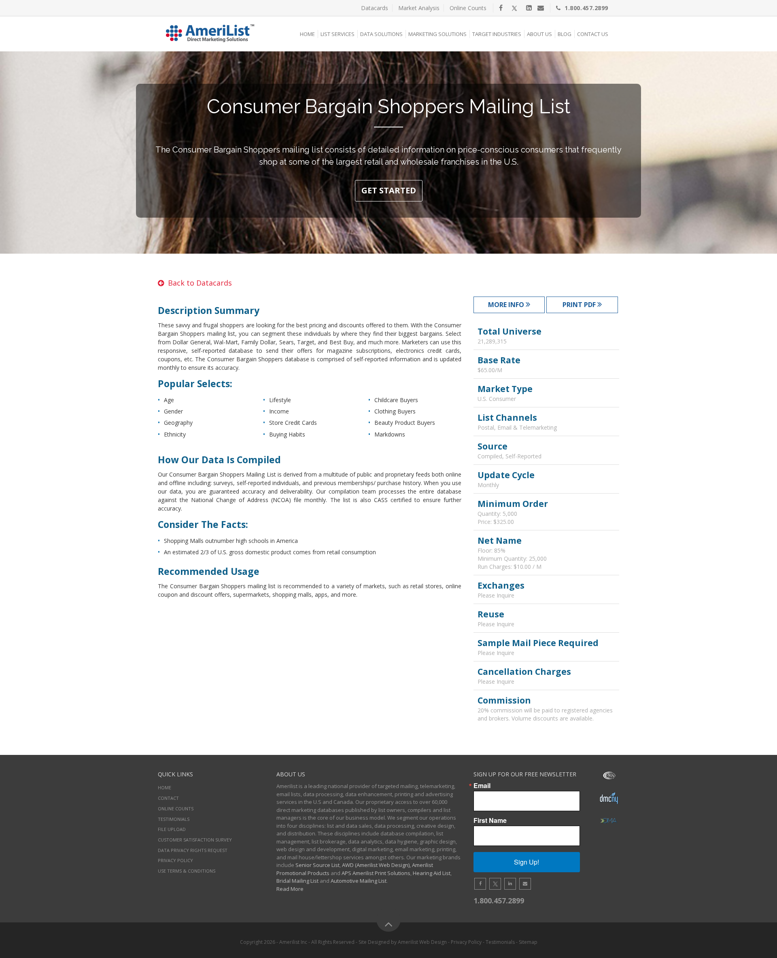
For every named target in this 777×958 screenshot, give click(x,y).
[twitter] (514, 7)
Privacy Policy (175, 860)
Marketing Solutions (437, 34)
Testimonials (173, 819)
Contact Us (592, 34)
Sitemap (528, 942)
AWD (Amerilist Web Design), (376, 865)
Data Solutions (381, 34)
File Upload (172, 829)
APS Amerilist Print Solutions (376, 873)
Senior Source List (317, 865)
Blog (564, 34)
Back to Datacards (200, 283)
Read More (290, 888)
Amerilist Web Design (422, 942)
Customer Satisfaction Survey (195, 840)
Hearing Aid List (431, 873)
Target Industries (496, 34)
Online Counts (468, 8)
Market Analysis (418, 8)
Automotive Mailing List (358, 880)
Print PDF (580, 304)
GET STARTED (388, 190)
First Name (490, 820)
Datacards (374, 8)
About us (539, 34)
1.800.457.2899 (586, 8)
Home (307, 34)
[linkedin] (529, 7)
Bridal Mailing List (297, 880)
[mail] (540, 7)
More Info (507, 304)
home (164, 787)
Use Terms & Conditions (186, 871)
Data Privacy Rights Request (192, 850)
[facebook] (501, 7)
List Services (338, 34)
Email (481, 785)
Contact (168, 798)
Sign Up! (526, 862)
